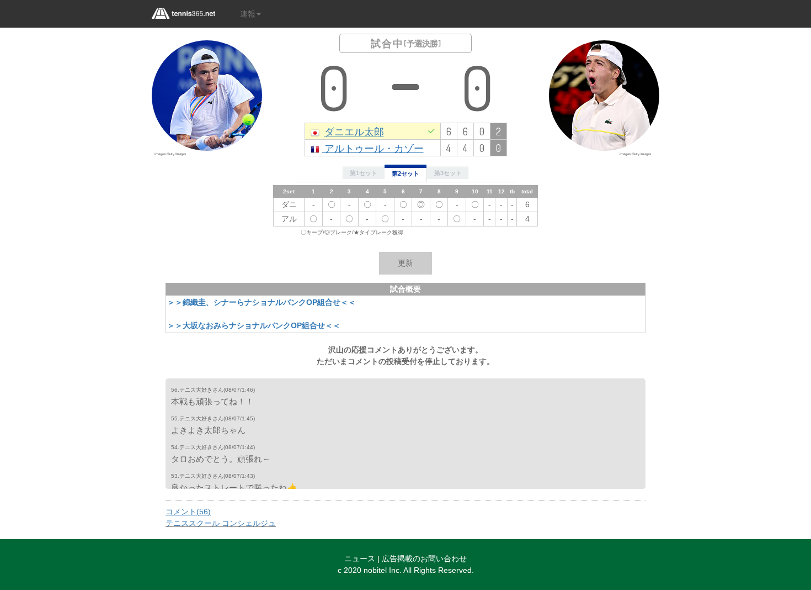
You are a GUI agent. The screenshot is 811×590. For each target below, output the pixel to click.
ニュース (359, 558)
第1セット (363, 173)
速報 (247, 13)
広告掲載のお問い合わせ (424, 558)
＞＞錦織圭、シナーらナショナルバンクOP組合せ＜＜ (261, 302)
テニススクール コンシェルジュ (221, 523)
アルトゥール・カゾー (373, 147)
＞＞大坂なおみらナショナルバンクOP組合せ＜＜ (253, 325)
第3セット (448, 173)
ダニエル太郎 (354, 131)
